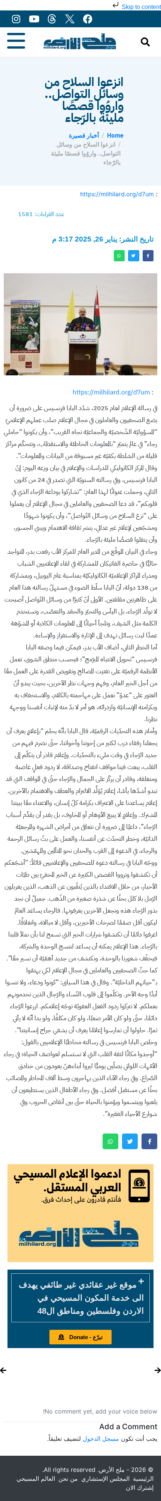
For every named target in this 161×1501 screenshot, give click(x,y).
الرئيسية (143, 1478)
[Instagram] (16, 19)
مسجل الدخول (101, 1438)
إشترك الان (140, 1487)
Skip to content (140, 7)
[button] (80, 1298)
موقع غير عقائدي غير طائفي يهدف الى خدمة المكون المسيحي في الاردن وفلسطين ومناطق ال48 (81, 1298)
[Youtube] (34, 19)
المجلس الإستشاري (105, 1478)
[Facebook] (87, 19)
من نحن (68, 1478)
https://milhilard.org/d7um (117, 194)
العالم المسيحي (35, 1478)
